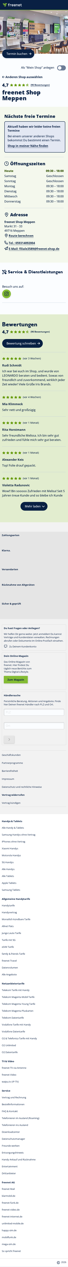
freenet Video (9, 1074)
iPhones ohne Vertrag (13, 841)
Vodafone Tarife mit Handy (16, 1024)
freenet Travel (9, 960)
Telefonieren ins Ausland (15, 1125)
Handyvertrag (9, 912)
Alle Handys (8, 869)
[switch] (61, 67)
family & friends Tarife (13, 953)
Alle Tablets (8, 876)
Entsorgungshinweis (13, 1152)
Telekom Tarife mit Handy (16, 990)
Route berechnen (21, 236)
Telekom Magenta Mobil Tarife (18, 997)
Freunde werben (11, 1145)
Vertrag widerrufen (13, 794)
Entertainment (10, 1166)
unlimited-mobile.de (13, 1223)
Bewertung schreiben (21, 343)
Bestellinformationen (13, 1104)
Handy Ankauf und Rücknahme (19, 1159)
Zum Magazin (15, 679)
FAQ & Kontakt (10, 1111)
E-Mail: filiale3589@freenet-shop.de (34, 249)
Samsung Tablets (11, 889)
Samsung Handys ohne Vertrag (18, 834)
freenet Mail (8, 1189)
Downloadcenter (11, 1132)
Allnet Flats (8, 926)
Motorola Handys (11, 855)
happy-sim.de (9, 1230)
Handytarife (8, 905)
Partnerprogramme (12, 763)
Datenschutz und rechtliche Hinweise (22, 786)
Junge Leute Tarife (11, 933)
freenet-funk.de (10, 1202)
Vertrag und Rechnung (14, 1097)
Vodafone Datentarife (13, 1031)
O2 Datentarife (10, 1052)
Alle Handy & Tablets (13, 827)
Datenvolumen (10, 967)
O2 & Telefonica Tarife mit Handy (19, 1038)
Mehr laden (33, 506)
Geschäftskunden (11, 755)
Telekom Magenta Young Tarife (18, 1004)
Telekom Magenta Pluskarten (17, 1010)
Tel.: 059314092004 (22, 243)
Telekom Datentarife (13, 1017)
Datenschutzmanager (13, 1138)
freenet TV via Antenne (14, 1067)
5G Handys (8, 862)
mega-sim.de (9, 1244)
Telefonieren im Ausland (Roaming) (20, 1118)
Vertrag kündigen (11, 802)
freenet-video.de (11, 1209)
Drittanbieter (9, 1173)
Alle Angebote (9, 974)
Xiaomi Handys (10, 848)
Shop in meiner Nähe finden (28, 146)
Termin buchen (17, 54)
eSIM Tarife (8, 946)
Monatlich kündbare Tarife (16, 919)
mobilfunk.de (9, 1237)
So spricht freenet (11, 1251)
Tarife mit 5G (8, 940)
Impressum (8, 779)
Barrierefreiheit (10, 771)
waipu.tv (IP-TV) (10, 1081)
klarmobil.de (8, 1195)
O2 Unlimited (9, 1045)
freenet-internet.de (12, 1216)
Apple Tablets (9, 883)
